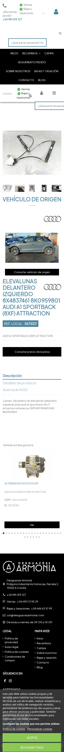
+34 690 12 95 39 (27, 601)
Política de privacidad (11, 640)
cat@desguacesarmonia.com (25, 615)
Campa (41, 648)
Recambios (44, 643)
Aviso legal (11, 646)
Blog (40, 667)
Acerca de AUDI (15, 390)
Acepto (32, 738)
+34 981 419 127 (9, 19)
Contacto (43, 662)
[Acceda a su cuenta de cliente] (56, 12)
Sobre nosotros (47, 652)
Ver (32, 524)
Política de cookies (17, 651)
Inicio (40, 638)
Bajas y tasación (47, 657)
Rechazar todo (32, 748)
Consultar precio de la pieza (32, 351)
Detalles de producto (20, 383)
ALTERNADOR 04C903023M (21, 483)
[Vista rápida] (58, 454)
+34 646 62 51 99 (41, 608)
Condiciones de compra (15, 658)
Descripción (12, 376)
